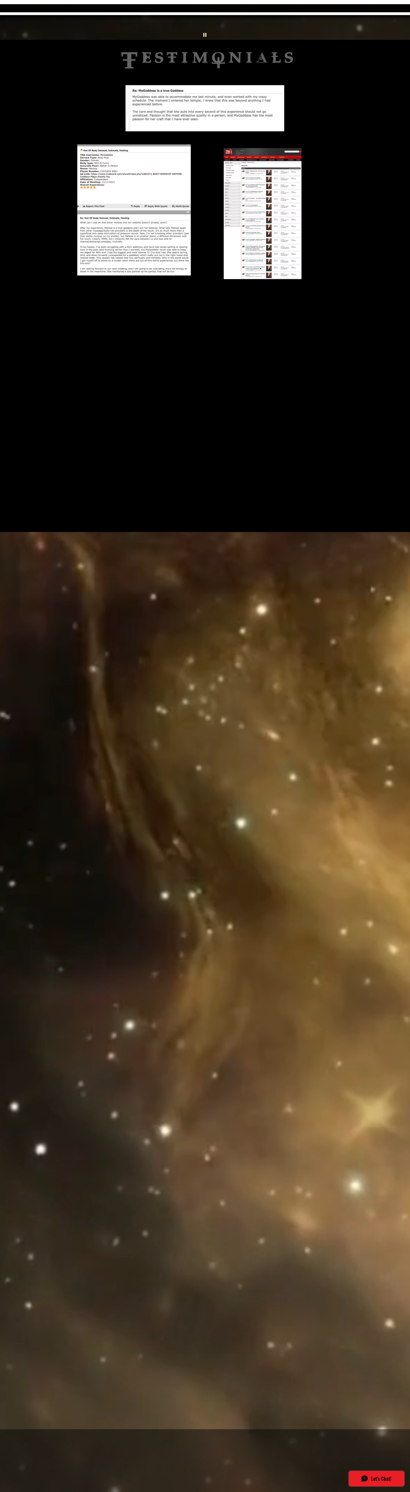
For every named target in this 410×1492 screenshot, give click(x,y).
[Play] (205, 35)
